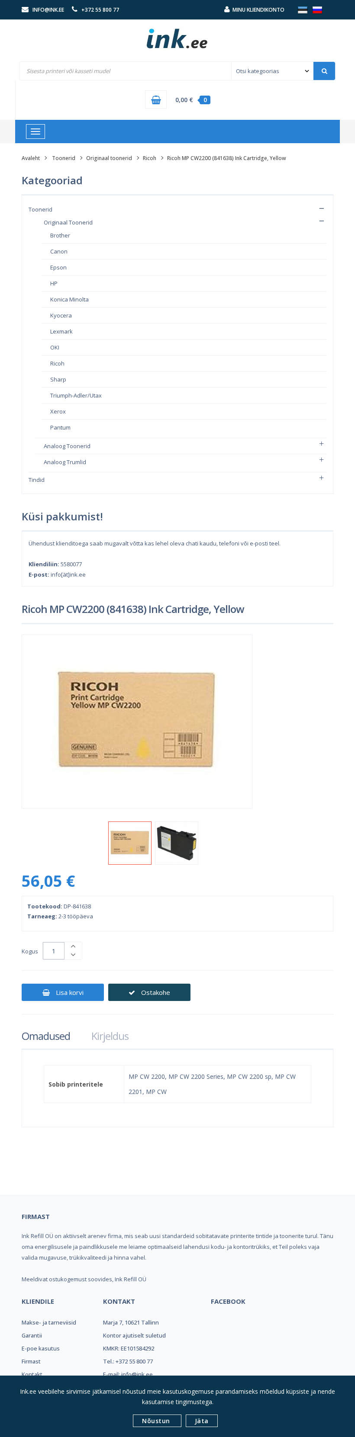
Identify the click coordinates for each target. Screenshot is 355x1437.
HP (54, 283)
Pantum (60, 427)
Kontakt (32, 1374)
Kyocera (61, 315)
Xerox (58, 411)
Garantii (32, 1335)
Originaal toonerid (109, 158)
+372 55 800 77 (100, 9)
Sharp (58, 379)
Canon (59, 251)
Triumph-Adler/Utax (76, 395)
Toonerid (63, 158)
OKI (54, 347)
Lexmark (61, 331)
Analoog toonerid (67, 446)
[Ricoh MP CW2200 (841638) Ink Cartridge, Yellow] (130, 843)
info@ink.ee (48, 9)
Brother (60, 235)
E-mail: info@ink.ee (128, 1374)
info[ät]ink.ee (68, 574)
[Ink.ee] (177, 34)
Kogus (30, 951)
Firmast (31, 1361)
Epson (58, 267)
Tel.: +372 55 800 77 (128, 1361)
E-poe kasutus (41, 1348)
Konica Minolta (69, 299)
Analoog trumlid (65, 462)
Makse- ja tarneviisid (49, 1322)
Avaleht (31, 158)
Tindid (37, 480)
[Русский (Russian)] (317, 9)
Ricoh (149, 158)
